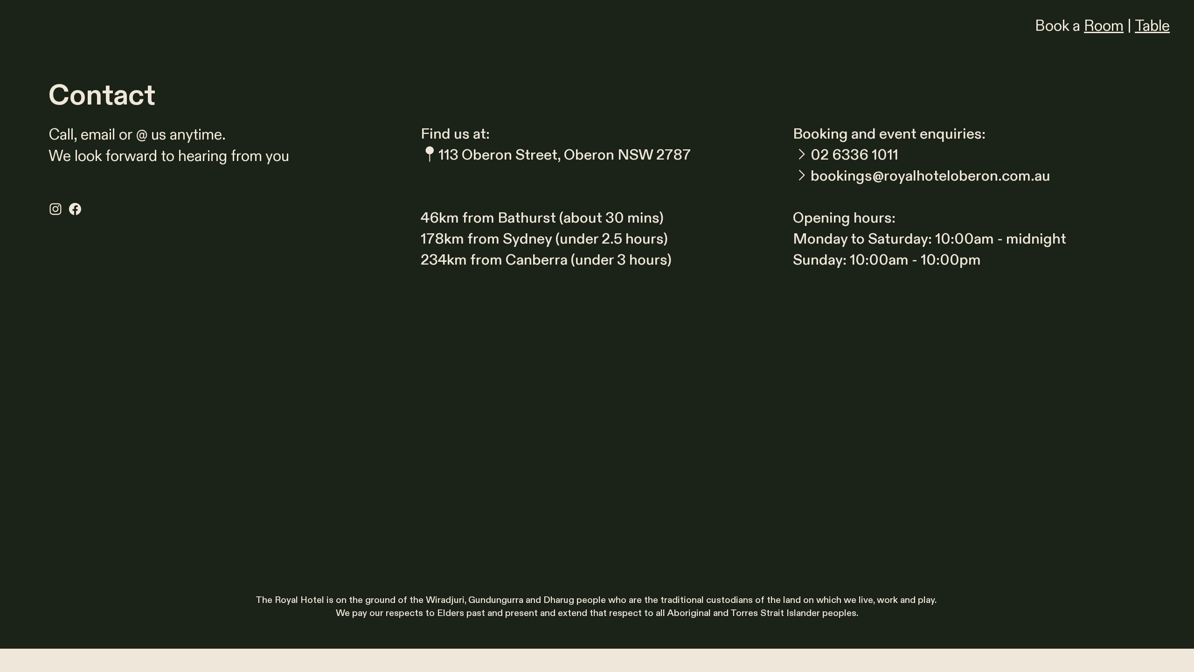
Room (1104, 26)
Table (1152, 26)
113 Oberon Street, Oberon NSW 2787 (564, 155)
